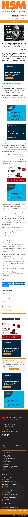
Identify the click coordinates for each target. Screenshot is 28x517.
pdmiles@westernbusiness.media (11, 494)
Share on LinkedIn (19, 283)
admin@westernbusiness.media (11, 431)
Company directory (20, 444)
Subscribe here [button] (13, 369)
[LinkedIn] (21, 15)
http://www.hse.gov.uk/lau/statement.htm (13, 258)
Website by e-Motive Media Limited (19, 515)
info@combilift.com (9, 293)
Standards (17, 319)
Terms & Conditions (6, 513)
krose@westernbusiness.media (10, 481)
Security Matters (6, 463)
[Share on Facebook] (21, 49)
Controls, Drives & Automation (9, 458)
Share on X (5, 286)
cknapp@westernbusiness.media (11, 487)
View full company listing (7, 310)
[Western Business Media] (11, 420)
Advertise (17, 18)
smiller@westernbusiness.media (11, 507)
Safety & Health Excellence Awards (11, 466)
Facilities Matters (6, 464)
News (4, 445)
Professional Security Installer (9, 467)
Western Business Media (8, 510)
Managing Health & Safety (7, 319)
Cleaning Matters (6, 460)
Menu (15, 21)
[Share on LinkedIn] (22, 49)
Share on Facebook (7, 283)
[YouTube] (25, 15)
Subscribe (10, 18)
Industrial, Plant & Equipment (9, 456)
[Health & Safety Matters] (14, 6)
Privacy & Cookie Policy (16, 513)
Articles (4, 444)
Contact (24, 18)
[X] (23, 15)
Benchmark (5, 469)
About (4, 447)
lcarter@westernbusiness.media (11, 500)
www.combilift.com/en (11, 296)
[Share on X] (24, 49)
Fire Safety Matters (7, 461)
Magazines (18, 445)
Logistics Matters (6, 455)
